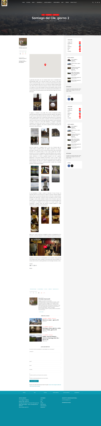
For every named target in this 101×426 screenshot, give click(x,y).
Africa (24, 392)
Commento (31, 351)
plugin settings (68, 91)
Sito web (30, 369)
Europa (67, 2)
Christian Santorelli (45, 20)
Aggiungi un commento (62, 20)
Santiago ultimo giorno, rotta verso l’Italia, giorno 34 (52, 329)
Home (23, 2)
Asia (62, 2)
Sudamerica (39, 2)
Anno (33, 2)
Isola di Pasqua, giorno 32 (76, 77)
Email (30, 365)
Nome (30, 361)
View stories (41, 311)
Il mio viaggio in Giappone (24, 399)
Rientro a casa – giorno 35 (51, 320)
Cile (43, 14)
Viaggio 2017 (55, 14)
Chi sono (28, 2)
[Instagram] (72, 99)
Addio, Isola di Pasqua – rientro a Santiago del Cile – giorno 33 (51, 338)
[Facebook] (69, 99)
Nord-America (57, 2)
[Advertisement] (45, 45)
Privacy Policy (73, 2)
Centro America (47, 2)
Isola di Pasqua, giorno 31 (76, 80)
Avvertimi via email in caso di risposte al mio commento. (38, 375)
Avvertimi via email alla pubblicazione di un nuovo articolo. (38, 378)
